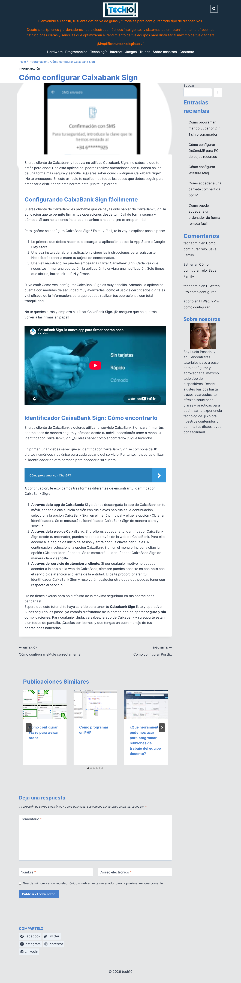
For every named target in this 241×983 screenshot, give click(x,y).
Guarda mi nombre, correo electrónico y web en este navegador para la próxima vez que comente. (93, 883)
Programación (76, 52)
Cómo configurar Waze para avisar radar (44, 732)
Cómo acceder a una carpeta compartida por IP (205, 189)
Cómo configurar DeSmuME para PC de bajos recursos (204, 151)
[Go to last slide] (29, 727)
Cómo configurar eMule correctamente (49, 651)
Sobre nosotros (165, 52)
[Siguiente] (162, 727)
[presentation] (45, 704)
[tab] (88, 768)
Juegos (131, 52)
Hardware (55, 52)
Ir (218, 92)
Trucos (144, 52)
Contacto (186, 52)
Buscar (188, 85)
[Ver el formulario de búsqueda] (214, 9)
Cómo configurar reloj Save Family (199, 249)
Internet (116, 52)
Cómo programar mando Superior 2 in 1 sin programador (205, 128)
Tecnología (98, 52)
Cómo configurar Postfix (152, 651)
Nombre (28, 872)
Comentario (31, 819)
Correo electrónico (116, 872)
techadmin (191, 243)
